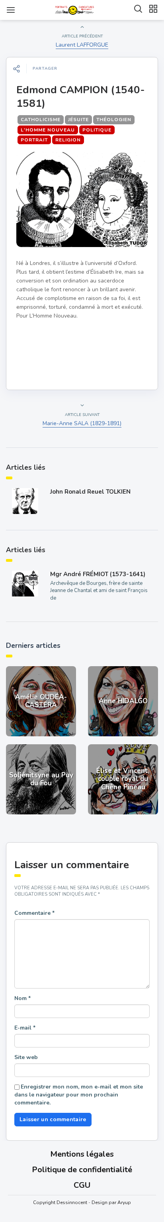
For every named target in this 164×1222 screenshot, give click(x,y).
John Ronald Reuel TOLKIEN (90, 492)
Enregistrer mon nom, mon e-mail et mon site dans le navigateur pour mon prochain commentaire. (78, 1094)
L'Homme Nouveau (48, 130)
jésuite (78, 119)
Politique (96, 130)
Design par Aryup (111, 1202)
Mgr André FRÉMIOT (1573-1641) (97, 574)
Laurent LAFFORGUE (82, 45)
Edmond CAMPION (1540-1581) (80, 96)
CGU (82, 1185)
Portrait (34, 140)
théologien (113, 119)
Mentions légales (82, 1154)
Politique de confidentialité (82, 1169)
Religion (68, 140)
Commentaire (34, 913)
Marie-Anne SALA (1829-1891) (82, 423)
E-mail (24, 1028)
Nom (22, 998)
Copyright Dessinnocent (60, 1202)
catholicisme (41, 119)
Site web (26, 1057)
